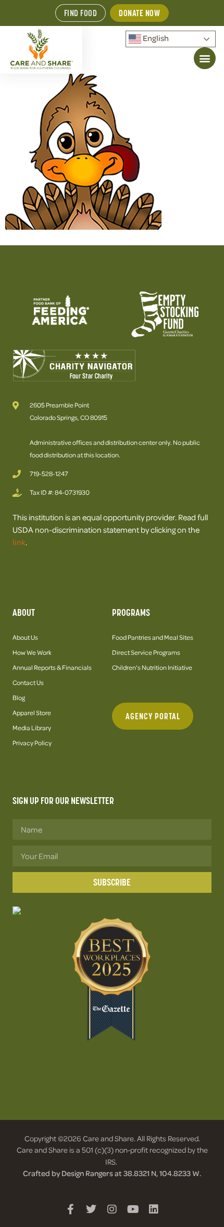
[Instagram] (112, 1209)
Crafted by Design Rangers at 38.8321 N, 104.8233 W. (112, 1173)
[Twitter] (91, 1209)
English (155, 38)
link (19, 542)
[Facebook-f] (70, 1209)
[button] (205, 58)
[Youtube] (133, 1209)
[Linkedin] (153, 1209)
